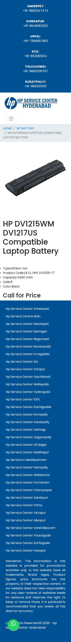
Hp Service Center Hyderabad (31, 625)
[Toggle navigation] (11, 118)
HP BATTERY (25, 128)
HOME (7, 128)
